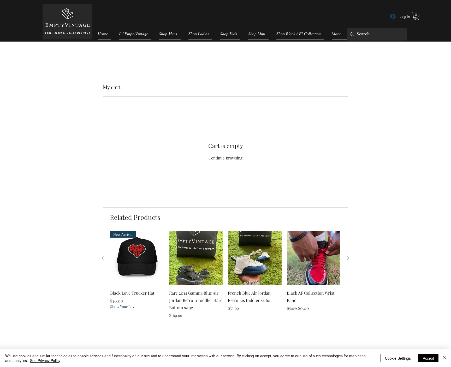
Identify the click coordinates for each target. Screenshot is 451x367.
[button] (416, 16)
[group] (225, 278)
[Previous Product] (102, 258)
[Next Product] (348, 258)
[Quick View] (196, 258)
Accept (428, 358)
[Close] (445, 358)
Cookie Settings (398, 358)
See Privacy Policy (45, 360)
